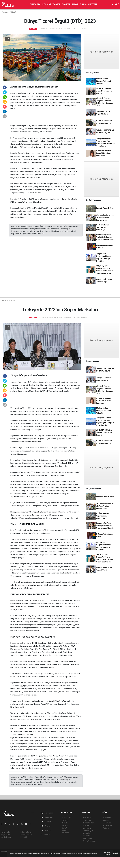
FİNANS (83, 4)
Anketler (106, 820)
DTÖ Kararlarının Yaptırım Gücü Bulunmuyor (102, 227)
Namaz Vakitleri (88, 823)
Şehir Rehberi (87, 838)
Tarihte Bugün (88, 831)
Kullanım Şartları (26, 832)
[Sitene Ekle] (31, 824)
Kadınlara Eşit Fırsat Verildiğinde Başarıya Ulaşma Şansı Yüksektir (105, 237)
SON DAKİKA (35, 4)
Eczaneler (86, 825)
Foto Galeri (49, 813)
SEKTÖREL (92, 4)
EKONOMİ (46, 4)
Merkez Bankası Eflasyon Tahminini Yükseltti (103, 81)
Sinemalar (86, 833)
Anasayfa (5, 12)
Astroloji (106, 828)
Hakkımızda (5, 832)
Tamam (107, 855)
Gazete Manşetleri (89, 841)
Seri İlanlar (86, 836)
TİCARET (56, 4)
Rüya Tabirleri (108, 825)
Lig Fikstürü (87, 828)
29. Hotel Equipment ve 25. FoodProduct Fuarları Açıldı (105, 217)
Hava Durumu (87, 818)
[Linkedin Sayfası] (18, 824)
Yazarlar (47, 822)
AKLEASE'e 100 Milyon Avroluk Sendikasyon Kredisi (104, 91)
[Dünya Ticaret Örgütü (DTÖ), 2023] (42, 57)
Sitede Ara (107, 818)
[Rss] (22, 824)
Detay (108, 852)
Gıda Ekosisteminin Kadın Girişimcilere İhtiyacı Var (103, 153)
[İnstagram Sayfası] (10, 824)
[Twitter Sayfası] (6, 824)
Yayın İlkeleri (5, 835)
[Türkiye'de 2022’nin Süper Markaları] (42, 346)
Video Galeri (49, 817)
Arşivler (48, 826)
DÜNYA (75, 4)
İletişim (47, 835)
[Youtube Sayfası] (14, 824)
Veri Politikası (6, 837)
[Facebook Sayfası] (2, 824)
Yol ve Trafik (87, 820)
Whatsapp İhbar (26, 835)
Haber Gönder (25, 837)
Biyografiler (107, 823)
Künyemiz (48, 830)
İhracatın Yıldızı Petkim (105, 208)
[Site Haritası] (27, 824)
